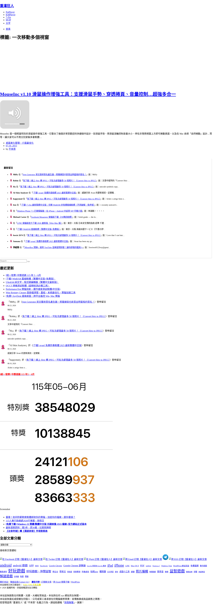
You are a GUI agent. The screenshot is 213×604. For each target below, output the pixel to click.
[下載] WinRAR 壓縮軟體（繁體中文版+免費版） (38, 229)
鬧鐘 (26, 577)
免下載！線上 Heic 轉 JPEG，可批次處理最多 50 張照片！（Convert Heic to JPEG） (59, 180)
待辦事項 (76, 572)
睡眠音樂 (189, 572)
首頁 (8, 29)
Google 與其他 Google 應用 (96, 566)
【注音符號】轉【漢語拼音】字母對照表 (27, 531)
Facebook (44, 566)
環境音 (160, 571)
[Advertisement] (52, 65)
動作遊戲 (203, 566)
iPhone (119, 565)
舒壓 (195, 572)
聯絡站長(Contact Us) (19, 582)
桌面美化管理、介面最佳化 (20, 143)
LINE (127, 566)
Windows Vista (166, 566)
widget (148, 566)
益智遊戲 (177, 571)
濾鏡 (133, 572)
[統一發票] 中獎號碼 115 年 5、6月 (23, 275)
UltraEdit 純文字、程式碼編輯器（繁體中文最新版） (32, 282)
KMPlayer (10, 14)
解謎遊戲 (6, 576)
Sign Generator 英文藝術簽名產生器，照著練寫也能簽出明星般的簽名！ (54, 174)
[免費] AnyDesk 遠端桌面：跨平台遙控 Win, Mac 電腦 (33, 296)
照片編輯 (142, 571)
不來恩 (12, 149)
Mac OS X (135, 566)
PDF (142, 565)
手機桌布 (85, 572)
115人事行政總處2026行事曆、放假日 (25, 520)
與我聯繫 (69, 602)
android (6, 565)
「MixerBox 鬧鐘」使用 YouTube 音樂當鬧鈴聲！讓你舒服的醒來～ (53, 247)
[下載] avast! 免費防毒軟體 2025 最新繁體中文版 (54, 193)
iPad (110, 565)
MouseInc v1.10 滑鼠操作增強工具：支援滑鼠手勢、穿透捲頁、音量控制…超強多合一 (88, 94)
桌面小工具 (124, 571)
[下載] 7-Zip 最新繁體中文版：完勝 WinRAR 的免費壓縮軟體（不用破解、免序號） (57, 205)
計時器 (16, 576)
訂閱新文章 (46, 582)
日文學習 (110, 572)
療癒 (166, 572)
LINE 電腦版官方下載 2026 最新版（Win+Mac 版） (39, 223)
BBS (37, 566)
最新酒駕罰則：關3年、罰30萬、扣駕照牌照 (28, 527)
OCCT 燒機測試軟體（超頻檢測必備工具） (28, 285)
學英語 (69, 572)
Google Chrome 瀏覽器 (74, 565)
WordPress (75, 582)
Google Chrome (55, 566)
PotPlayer (10, 12)
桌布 (116, 572)
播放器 (102, 571)
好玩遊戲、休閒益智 (38, 571)
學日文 (55, 572)
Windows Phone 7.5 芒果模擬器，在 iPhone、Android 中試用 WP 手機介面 (49, 211)
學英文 (62, 571)
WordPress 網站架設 (181, 566)
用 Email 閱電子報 (61, 582)
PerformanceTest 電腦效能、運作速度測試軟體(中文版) (33, 289)
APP (31, 565)
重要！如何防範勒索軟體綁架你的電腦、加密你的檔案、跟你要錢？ (40, 517)
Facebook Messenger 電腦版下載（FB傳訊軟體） (51, 217)
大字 (8, 23)
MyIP (8, 20)
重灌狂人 (7, 6)
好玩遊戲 (16, 571)
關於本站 (4, 582)
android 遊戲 (20, 565)
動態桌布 (3, 572)
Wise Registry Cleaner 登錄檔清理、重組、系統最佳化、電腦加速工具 (40, 292)
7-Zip (8, 17)
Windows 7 (156, 566)
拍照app (94, 571)
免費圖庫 (195, 566)
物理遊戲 (152, 572)
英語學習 (202, 572)
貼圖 (22, 577)
